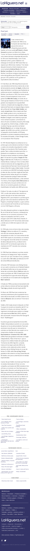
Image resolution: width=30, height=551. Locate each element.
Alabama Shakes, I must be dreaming (7, 461)
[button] (26, 3)
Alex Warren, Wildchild (7, 453)
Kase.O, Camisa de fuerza (22, 469)
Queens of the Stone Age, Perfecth (22, 432)
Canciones (5, 12)
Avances (8, 510)
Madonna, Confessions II (7, 464)
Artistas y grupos (12, 498)
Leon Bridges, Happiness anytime (7, 436)
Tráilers (13, 510)
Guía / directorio (10, 500)
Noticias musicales (14, 8)
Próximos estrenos (19, 508)
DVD (3, 510)
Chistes (12, 535)
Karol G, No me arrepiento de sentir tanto (22, 458)
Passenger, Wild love (21, 437)
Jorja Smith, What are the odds (22, 466)
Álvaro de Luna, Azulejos (7, 431)
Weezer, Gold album (6, 469)
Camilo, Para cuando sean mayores (7, 428)
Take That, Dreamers (6, 425)
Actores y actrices (18, 512)
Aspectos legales (16, 526)
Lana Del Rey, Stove (6, 434)
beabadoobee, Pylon (21, 435)
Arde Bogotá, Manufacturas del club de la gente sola (7, 441)
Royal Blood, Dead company (20, 426)
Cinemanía (6, 505)
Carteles (4, 514)
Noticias (10, 34)
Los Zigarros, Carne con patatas (22, 440)
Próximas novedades (9, 10)
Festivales (12, 12)
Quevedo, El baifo (20, 453)
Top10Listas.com (19, 535)
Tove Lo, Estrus (20, 419)
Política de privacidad (7, 528)
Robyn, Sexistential (20, 471)
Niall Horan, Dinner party (7, 456)
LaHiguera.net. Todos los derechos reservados (14, 544)
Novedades (24, 8)
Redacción (10, 524)
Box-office (10, 514)
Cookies (21, 528)
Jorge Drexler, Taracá (21, 456)
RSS (17, 530)
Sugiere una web (6, 526)
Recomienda (18, 524)
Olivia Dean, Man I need (7, 481)
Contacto (4, 524)
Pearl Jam (8, 16)
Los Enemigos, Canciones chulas (22, 422)
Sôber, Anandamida (21, 429)
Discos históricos (20, 10)
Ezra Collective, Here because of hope (6, 422)
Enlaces (10, 35)
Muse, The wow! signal (7, 466)
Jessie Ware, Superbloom (8, 451)
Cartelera (9, 508)
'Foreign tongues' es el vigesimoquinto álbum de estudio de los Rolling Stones (14, 22)
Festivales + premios (7, 512)
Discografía (4, 34)
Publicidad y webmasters (8, 530)
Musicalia (3, 16)
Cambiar (15, 528)
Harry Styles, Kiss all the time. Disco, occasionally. (22, 462)
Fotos (22, 34)
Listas (18, 13)
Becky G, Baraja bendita (7, 458)
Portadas (12, 13)
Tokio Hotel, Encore (6, 419)
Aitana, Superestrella (21, 481)
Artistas (24, 12)
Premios (18, 12)
